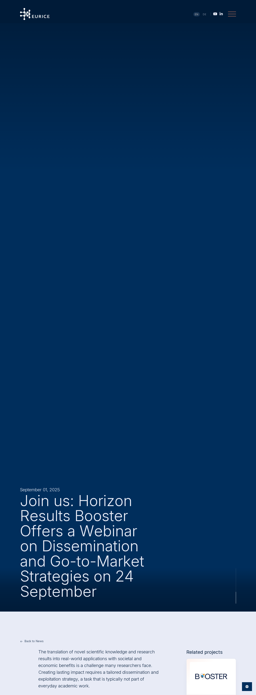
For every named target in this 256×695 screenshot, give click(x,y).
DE (205, 14)
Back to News (34, 641)
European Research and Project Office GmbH (35, 14)
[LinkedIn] (221, 14)
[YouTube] (215, 14)
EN (197, 14)
